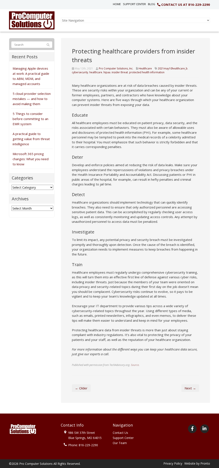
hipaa (107, 72)
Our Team (120, 443)
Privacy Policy (172, 463)
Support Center (134, 4)
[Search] (48, 44)
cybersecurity (80, 72)
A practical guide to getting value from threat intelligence (31, 139)
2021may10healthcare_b (173, 68)
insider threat (120, 72)
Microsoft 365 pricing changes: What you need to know (31, 159)
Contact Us (120, 433)
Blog (151, 4)
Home (117, 4)
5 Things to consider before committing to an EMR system (30, 118)
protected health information (146, 72)
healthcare (95, 72)
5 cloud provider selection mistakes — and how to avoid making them (32, 98)
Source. (135, 365)
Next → (190, 388)
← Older (81, 388)
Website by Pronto (197, 463)
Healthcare (145, 68)
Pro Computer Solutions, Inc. (116, 68)
